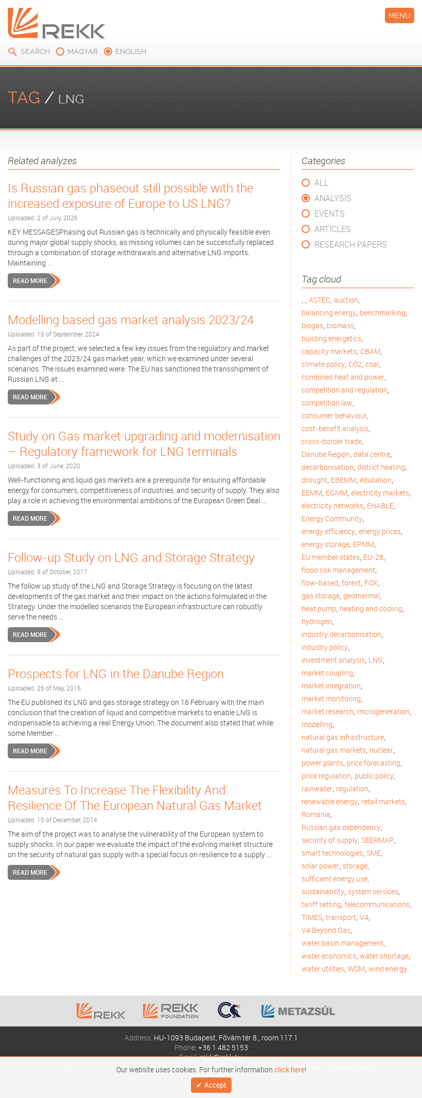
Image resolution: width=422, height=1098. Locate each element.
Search (35, 51)
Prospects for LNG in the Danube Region (116, 673)
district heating (381, 467)
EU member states (331, 557)
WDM (356, 968)
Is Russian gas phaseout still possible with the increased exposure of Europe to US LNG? (130, 195)
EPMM (363, 544)
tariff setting (321, 904)
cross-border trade (332, 441)
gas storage (321, 595)
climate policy (323, 364)
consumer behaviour (334, 415)
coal (372, 364)
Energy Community (332, 518)
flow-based (320, 583)
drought (314, 480)
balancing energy (329, 312)
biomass (340, 325)
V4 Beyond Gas (326, 930)
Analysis (332, 198)
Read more (30, 280)
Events (329, 213)
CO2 (355, 364)
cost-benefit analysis (335, 428)
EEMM (312, 493)
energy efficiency (328, 531)
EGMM (336, 493)
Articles (332, 229)
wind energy (387, 968)
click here (289, 1068)
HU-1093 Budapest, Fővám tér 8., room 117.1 (226, 1037)
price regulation (326, 776)
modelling (317, 724)
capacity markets (329, 351)
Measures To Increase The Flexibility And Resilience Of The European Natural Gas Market (135, 797)
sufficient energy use (334, 878)
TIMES (312, 917)
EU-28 (373, 557)
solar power (320, 866)
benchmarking (383, 312)
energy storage (325, 544)
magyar (82, 51)
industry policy (325, 647)
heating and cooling (371, 608)
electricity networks (332, 505)
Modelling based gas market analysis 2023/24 (131, 319)
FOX (371, 583)
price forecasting (373, 763)
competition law (327, 403)
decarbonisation (328, 467)
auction (346, 300)
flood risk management (338, 570)
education (376, 480)
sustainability (323, 891)
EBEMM (343, 480)
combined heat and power (343, 377)
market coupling (327, 673)
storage (355, 866)
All (321, 183)
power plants (322, 763)
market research (328, 711)
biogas (312, 325)
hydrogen (317, 621)
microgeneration (383, 711)
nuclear (381, 750)
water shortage (384, 956)
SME (373, 853)
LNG (375, 660)
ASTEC (319, 300)
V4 (364, 917)
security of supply (330, 840)
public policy (374, 776)
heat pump (319, 608)
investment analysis (333, 660)
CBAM (370, 351)
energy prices (380, 531)
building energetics (331, 338)
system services (373, 891)
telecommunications (377, 904)
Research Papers (350, 244)
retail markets (383, 801)
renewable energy (330, 801)
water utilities (323, 968)
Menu (400, 15)
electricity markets (380, 493)
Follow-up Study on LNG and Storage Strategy (131, 557)
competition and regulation (345, 390)
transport (341, 917)
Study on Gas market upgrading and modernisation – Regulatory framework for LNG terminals (144, 443)
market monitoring (331, 698)
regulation (352, 788)
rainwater (317, 788)
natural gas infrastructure (343, 737)
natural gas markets (334, 750)
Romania (316, 814)
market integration (331, 685)
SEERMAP (377, 840)
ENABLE (380, 505)
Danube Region (326, 454)
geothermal (361, 595)
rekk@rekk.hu (221, 1057)
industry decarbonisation (341, 634)
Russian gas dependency (341, 827)
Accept (215, 1085)
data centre (372, 454)
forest (351, 583)
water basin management (342, 943)
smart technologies (332, 853)
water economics (329, 956)
